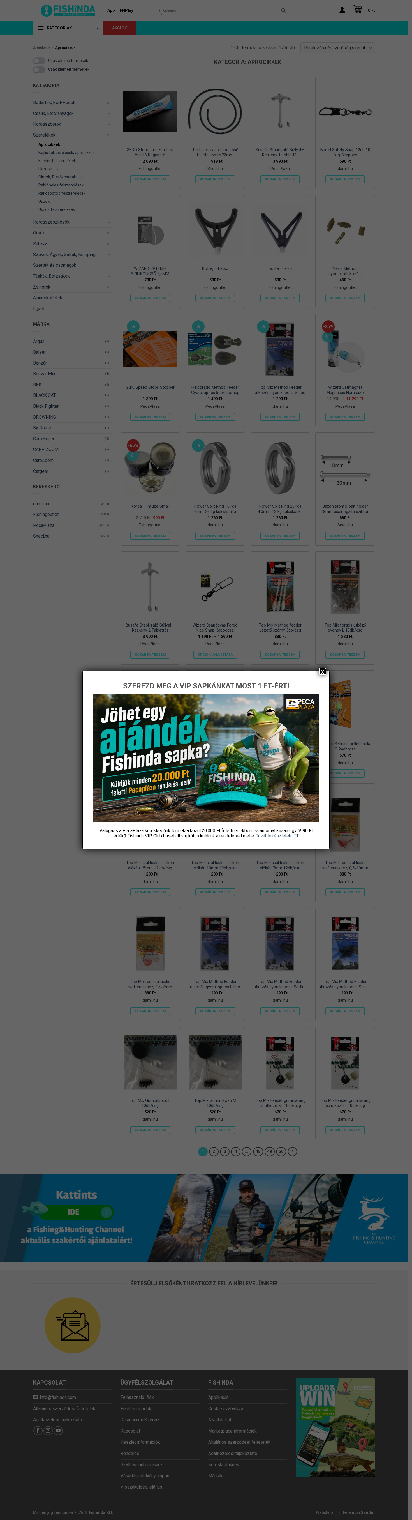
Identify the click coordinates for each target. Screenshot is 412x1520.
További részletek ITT (277, 836)
